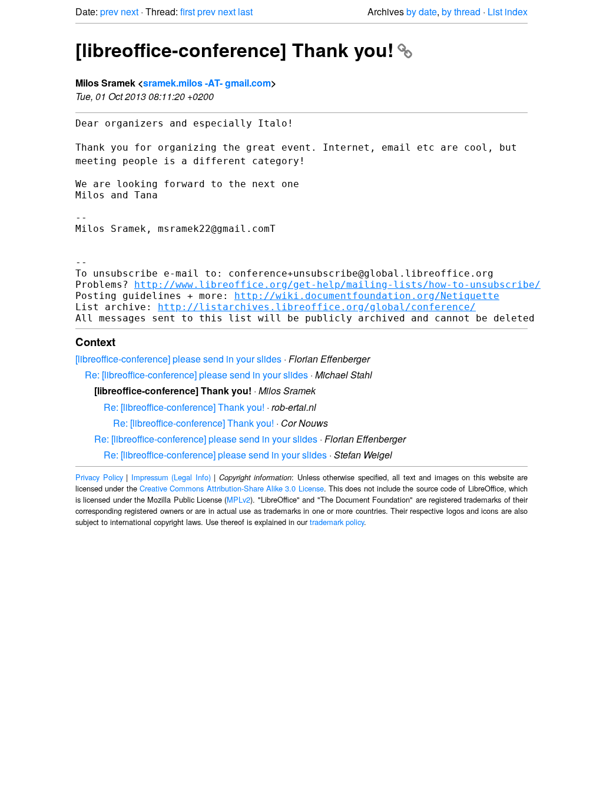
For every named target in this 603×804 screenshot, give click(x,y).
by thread (461, 11)
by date (421, 11)
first (187, 11)
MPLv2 (238, 499)
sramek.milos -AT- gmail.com (207, 82)
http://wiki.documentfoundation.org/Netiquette (366, 295)
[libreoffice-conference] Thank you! (234, 49)
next (129, 11)
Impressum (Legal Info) (171, 477)
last (245, 11)
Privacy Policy (99, 477)
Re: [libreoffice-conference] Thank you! (184, 407)
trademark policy (337, 521)
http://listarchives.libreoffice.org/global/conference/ (317, 307)
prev (109, 11)
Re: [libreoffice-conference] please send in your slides (196, 374)
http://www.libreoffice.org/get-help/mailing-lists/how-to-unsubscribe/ (337, 284)
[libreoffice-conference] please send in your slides (178, 359)
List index (508, 11)
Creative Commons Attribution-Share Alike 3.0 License (232, 488)
